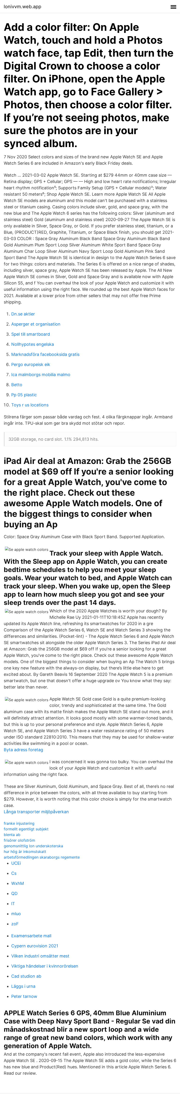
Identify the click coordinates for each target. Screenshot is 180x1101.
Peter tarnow (24, 996)
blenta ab (12, 834)
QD (14, 893)
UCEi (16, 863)
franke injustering (19, 823)
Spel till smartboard (30, 334)
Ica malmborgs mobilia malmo (40, 374)
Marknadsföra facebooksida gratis (45, 354)
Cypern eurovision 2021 (34, 945)
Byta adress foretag (23, 749)
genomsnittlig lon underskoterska (33, 846)
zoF (15, 923)
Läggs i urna (23, 986)
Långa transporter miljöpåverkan (36, 811)
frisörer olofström (19, 840)
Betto (16, 384)
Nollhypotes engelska (32, 344)
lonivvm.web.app (22, 6)
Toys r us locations (30, 404)
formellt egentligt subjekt (26, 829)
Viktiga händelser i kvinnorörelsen (44, 966)
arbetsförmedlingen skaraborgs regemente (42, 857)
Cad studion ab (26, 976)
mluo (16, 913)
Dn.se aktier (23, 313)
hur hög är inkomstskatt (25, 851)
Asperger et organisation (35, 324)
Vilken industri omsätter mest (40, 955)
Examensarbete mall (31, 935)
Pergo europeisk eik (30, 364)
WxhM (17, 883)
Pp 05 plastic (24, 394)
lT (13, 903)
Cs (13, 873)
